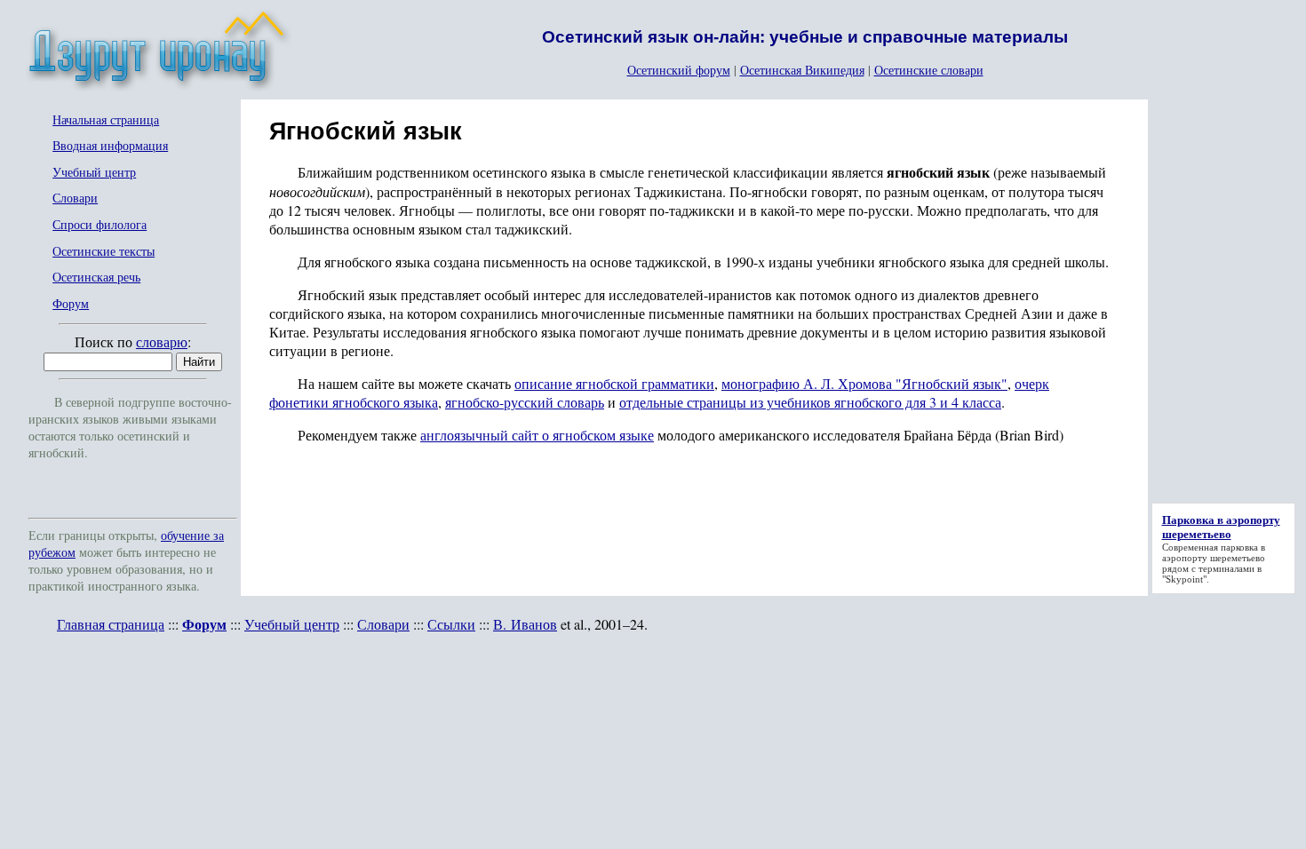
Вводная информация (110, 146)
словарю (161, 341)
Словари (75, 198)
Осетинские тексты (103, 251)
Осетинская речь (96, 277)
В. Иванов (525, 624)
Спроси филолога (99, 225)
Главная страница (110, 624)
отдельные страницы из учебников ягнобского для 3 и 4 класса (810, 402)
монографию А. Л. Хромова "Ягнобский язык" (864, 383)
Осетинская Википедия (802, 69)
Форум (70, 304)
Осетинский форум (678, 69)
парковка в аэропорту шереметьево (1213, 552)
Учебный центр (94, 172)
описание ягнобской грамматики (614, 383)
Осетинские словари (928, 69)
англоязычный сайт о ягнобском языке (537, 434)
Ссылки (451, 624)
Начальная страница (105, 120)
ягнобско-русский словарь (524, 402)
